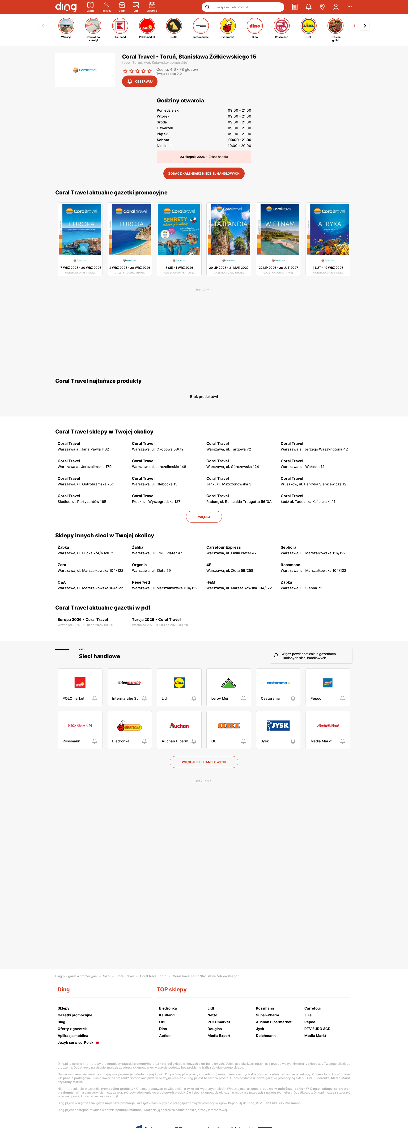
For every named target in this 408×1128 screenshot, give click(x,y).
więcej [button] (204, 517)
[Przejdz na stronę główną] (65, 7)
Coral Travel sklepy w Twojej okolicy (104, 431)
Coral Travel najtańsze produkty (98, 381)
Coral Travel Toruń (153, 976)
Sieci (82, 649)
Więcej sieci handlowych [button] (204, 762)
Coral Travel (125, 976)
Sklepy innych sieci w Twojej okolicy (104, 535)
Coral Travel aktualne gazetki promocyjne (111, 192)
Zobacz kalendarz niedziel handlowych (204, 173)
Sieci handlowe (99, 656)
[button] (295, 7)
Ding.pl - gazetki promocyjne (76, 976)
